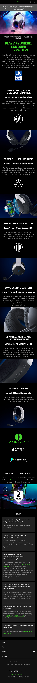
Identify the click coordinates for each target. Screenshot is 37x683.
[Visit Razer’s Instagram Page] (12, 676)
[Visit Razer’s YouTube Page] (19, 676)
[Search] (31, 2)
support (8, 480)
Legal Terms (10, 664)
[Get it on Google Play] (18, 459)
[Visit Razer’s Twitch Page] (25, 676)
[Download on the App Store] (18, 449)
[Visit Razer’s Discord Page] (28, 676)
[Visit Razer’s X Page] (17, 676)
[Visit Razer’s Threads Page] (14, 676)
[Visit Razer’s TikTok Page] (22, 676)
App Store (9, 616)
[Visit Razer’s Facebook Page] (9, 676)
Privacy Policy (17, 664)
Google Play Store (19, 616)
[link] (18, 2)
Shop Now (21, 9)
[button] (2, 2)
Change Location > (23, 671)
